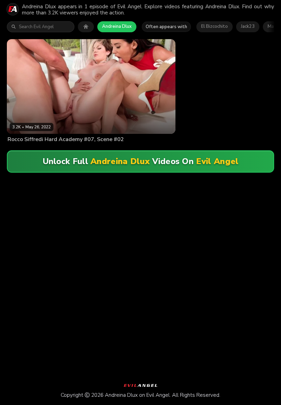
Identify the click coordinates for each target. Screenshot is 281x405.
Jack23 (248, 26)
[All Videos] (86, 26)
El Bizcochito (214, 26)
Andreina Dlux (117, 26)
